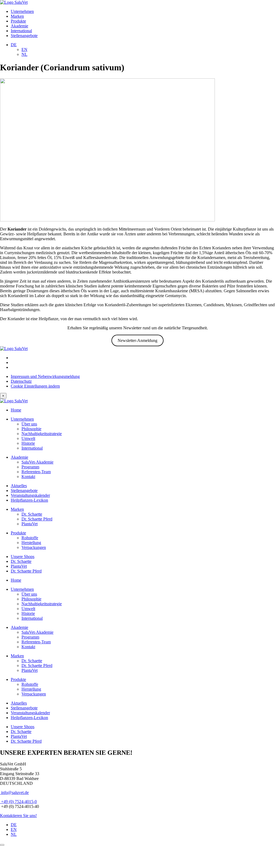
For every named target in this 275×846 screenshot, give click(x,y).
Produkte (18, 21)
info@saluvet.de (14, 792)
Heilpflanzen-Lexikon (29, 500)
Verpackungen (33, 547)
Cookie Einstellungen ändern (35, 386)
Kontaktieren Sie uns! (18, 815)
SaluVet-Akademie (37, 462)
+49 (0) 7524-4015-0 (18, 801)
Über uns (29, 424)
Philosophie (31, 428)
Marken (17, 16)
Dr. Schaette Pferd (36, 519)
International (21, 30)
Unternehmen (22, 11)
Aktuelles (19, 485)
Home (16, 410)
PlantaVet (29, 524)
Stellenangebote (24, 35)
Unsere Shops (22, 556)
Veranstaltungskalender (30, 495)
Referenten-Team (36, 471)
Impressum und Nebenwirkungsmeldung (45, 376)
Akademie (19, 26)
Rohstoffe (29, 537)
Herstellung (31, 542)
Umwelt (28, 438)
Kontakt (28, 476)
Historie (28, 443)
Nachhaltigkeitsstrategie (41, 433)
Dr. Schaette (31, 514)
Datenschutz (21, 381)
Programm (30, 467)
